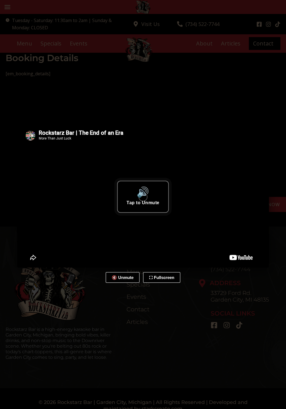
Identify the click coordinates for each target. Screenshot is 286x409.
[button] (143, 197)
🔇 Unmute (123, 277)
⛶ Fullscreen (161, 277)
